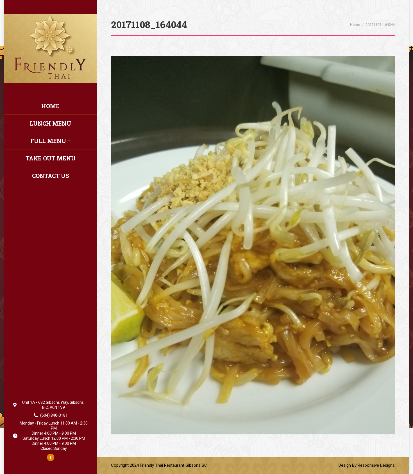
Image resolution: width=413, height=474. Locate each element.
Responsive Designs (376, 465)
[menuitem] (50, 106)
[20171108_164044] (253, 245)
